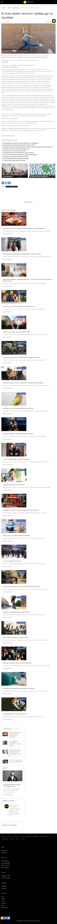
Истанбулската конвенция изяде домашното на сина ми (18, 688)
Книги (2, 905)
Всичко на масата (5, 865)
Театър (3, 901)
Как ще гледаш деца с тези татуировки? (13, 175)
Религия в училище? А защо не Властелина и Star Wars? (15, 158)
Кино (2, 896)
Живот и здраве (5, 867)
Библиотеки (4, 907)
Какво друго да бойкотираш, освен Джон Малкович (17, 663)
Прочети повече (7, 233)
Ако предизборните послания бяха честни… (15, 714)
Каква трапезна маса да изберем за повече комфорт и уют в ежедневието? (20, 143)
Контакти (12, 838)
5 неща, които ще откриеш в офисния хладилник (16, 535)
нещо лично (9, 186)
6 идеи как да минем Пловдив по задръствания (16, 612)
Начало (4, 836)
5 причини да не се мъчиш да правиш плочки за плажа (15, 156)
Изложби (3, 903)
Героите (3, 883)
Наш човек (12, 782)
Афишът (3, 893)
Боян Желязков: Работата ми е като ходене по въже (11, 785)
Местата (3, 857)
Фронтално (4, 886)
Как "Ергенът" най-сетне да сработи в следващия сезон (15, 148)
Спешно (23, 838)
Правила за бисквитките (32, 836)
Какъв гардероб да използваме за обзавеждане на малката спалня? (18, 145)
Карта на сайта (44, 836)
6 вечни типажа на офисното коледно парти (15, 637)
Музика (3, 898)
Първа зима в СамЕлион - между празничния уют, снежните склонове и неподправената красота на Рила (27, 146)
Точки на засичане (5, 878)
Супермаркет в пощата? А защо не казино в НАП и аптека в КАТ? (21, 510)
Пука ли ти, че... (21, 213)
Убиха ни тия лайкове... (39, 176)
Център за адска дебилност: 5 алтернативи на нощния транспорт (21, 586)
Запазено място (5, 861)
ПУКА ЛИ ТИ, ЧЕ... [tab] (7, 728)
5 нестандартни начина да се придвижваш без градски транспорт (18, 152)
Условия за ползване (18, 836)
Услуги (18, 838)
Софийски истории (5, 875)
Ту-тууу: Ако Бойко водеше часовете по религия (13, 160)
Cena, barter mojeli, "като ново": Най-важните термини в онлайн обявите (19, 154)
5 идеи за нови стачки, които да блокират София (14, 150)
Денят (3, 847)
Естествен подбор (5, 863)
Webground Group (36, 920)
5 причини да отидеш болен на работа (13, 484)
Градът (3, 872)
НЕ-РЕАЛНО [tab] (16, 728)
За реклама (5, 838)
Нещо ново (4, 852)
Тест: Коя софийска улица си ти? (12, 561)
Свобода (15, 186)
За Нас (9, 836)
